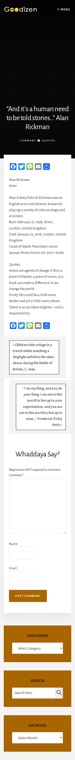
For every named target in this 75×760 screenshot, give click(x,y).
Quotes (48, 140)
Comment (16, 475)
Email (13, 568)
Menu (65, 9)
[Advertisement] (37, 58)
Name (13, 544)
